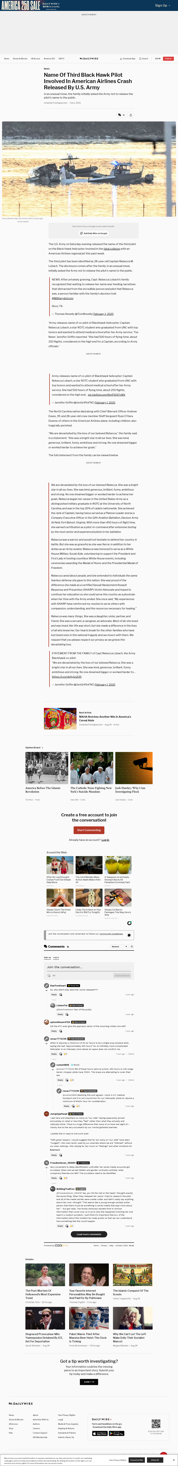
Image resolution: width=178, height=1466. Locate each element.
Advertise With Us (41, 1419)
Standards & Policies (67, 1433)
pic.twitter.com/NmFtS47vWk (106, 394)
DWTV (61, 58)
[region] (89, 1460)
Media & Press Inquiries (68, 1424)
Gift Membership (40, 1437)
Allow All (155, 1460)
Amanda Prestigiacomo (55, 103)
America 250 (49, 58)
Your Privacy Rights (66, 1415)
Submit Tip (89, 1382)
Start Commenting (89, 830)
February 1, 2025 (103, 314)
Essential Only (136, 1460)
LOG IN (157, 59)
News (6, 58)
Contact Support (40, 1433)
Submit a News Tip (66, 1437)
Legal (60, 1419)
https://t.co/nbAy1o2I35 (67, 676)
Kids (11, 1433)
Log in (105, 839)
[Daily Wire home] (89, 58)
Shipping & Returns (66, 1428)
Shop (11, 1428)
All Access (35, 58)
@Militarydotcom (62, 298)
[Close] (174, 1460)
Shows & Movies (20, 58)
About (35, 1415)
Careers (36, 1428)
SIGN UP (168, 59)
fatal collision (112, 248)
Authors (36, 1424)
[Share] (131, 115)
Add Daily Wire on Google (95, 233)
